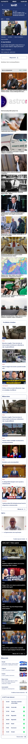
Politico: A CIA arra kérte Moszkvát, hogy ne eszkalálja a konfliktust (13, 389)
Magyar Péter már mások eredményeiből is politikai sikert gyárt (13, 586)
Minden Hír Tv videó (18, 653)
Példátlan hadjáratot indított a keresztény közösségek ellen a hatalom (13, 564)
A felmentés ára (6, 628)
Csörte (3, 673)
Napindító (13, 715)
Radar (12, 723)
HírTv (2, 19)
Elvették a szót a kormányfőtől (10, 462)
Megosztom (13, 57)
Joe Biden (10, 37)
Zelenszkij (3, 37)
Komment (4, 501)
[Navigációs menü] (2, 5)
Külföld (7, 19)
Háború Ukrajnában (18, 37)
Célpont (4, 668)
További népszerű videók (19, 539)
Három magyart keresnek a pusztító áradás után (14, 367)
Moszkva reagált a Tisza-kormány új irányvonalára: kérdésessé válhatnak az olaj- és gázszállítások (19, 14)
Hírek (3, 340)
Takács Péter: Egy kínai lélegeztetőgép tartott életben (12, 607)
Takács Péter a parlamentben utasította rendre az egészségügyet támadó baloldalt (13, 648)
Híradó (3, 662)
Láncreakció (5, 385)
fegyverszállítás (4, 39)
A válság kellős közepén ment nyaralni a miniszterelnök (13, 482)
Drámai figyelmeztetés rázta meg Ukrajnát (11, 532)
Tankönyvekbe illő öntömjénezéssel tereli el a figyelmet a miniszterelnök (14, 504)
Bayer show (5, 679)
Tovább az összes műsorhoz (18, 692)
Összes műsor (20, 736)
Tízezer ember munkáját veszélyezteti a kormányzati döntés (13, 441)
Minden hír (20, 509)
